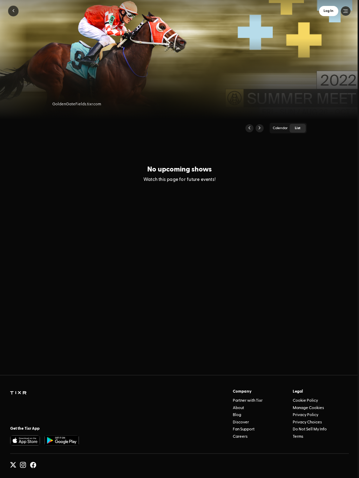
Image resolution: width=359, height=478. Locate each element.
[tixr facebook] (33, 465)
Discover (241, 422)
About (238, 408)
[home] (18, 393)
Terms (298, 436)
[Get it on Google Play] (61, 440)
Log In (328, 11)
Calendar (280, 128)
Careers (240, 436)
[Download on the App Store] (25, 440)
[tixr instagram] (23, 465)
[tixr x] (13, 465)
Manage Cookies (308, 408)
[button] (13, 11)
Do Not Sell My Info (310, 429)
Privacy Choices (307, 422)
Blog (237, 415)
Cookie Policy (305, 400)
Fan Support (244, 429)
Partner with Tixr (248, 400)
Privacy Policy (305, 415)
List (297, 128)
